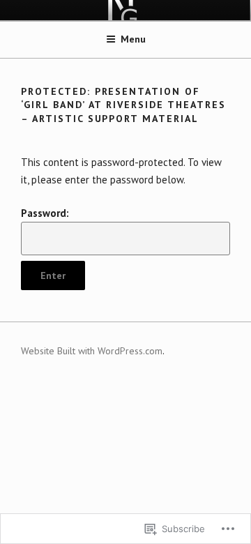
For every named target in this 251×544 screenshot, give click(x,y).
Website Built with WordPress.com (91, 351)
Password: (45, 213)
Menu (133, 39)
